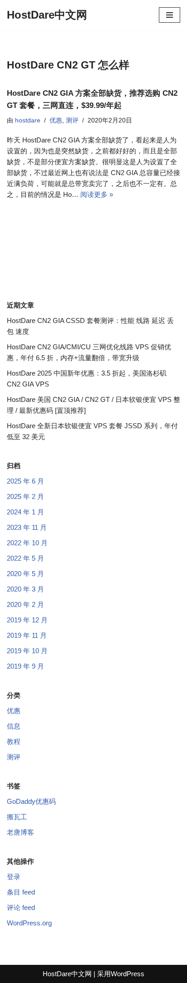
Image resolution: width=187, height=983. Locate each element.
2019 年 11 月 (27, 635)
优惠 (55, 120)
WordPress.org (29, 923)
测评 (72, 120)
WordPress (127, 974)
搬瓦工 (17, 817)
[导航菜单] (169, 15)
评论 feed (21, 907)
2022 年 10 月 (27, 543)
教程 (13, 741)
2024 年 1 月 (25, 512)
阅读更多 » (96, 194)
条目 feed (21, 892)
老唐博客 (20, 832)
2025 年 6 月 (25, 481)
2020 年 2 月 (25, 604)
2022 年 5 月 (25, 558)
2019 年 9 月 (25, 666)
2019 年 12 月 (27, 620)
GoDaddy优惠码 (31, 801)
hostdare (27, 120)
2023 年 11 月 (27, 527)
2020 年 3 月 (25, 589)
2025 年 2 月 (25, 496)
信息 (13, 726)
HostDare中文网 (67, 974)
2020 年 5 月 (25, 573)
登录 (13, 876)
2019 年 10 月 (27, 651)
